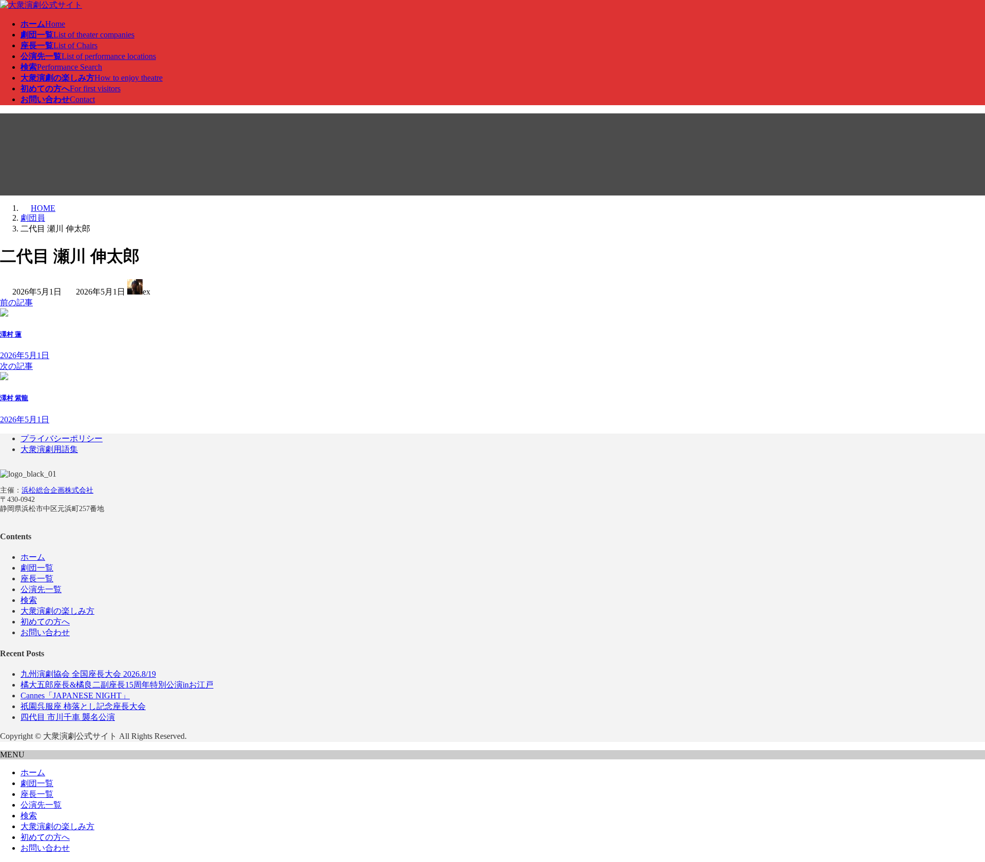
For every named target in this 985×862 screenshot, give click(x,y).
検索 (29, 600)
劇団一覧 (37, 567)
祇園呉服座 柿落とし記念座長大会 (83, 706)
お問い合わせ (45, 632)
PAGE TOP (955, 826)
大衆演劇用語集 (49, 449)
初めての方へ (45, 621)
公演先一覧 (41, 589)
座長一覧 (37, 578)
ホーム (33, 557)
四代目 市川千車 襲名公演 (68, 717)
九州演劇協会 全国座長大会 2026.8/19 (88, 674)
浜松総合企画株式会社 (57, 490)
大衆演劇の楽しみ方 (57, 610)
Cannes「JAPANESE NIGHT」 (75, 695)
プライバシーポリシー (62, 438)
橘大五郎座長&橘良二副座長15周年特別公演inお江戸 (117, 684)
